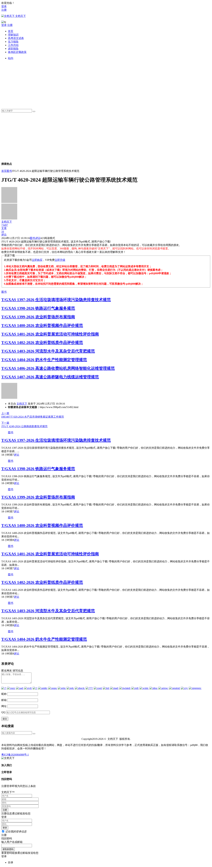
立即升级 (60, 260)
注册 (4, 9)
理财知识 (13, 34)
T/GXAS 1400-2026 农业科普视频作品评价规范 (42, 325)
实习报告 (13, 41)
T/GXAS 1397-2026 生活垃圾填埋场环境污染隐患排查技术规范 (56, 300)
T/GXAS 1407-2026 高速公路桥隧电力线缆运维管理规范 (50, 377)
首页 (10, 31)
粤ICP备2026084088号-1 (15, 754)
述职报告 (13, 48)
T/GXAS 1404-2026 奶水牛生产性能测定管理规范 (44, 360)
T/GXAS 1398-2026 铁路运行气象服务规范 (38, 308)
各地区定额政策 (17, 52)
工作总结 (13, 45)
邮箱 (4, 700)
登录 (4, 6)
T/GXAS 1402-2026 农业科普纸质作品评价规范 (42, 342)
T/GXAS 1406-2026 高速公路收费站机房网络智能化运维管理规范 (58, 368)
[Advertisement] (107, 83)
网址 (4, 706)
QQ (3, 712)
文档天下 (22, 403)
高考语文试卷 (16, 38)
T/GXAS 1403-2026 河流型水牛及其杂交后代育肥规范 (48, 351)
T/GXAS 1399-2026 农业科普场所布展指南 (38, 317)
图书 (9, 171)
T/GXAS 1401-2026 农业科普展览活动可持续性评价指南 (50, 334)
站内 (10, 58)
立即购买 (37, 260)
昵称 (4, 694)
